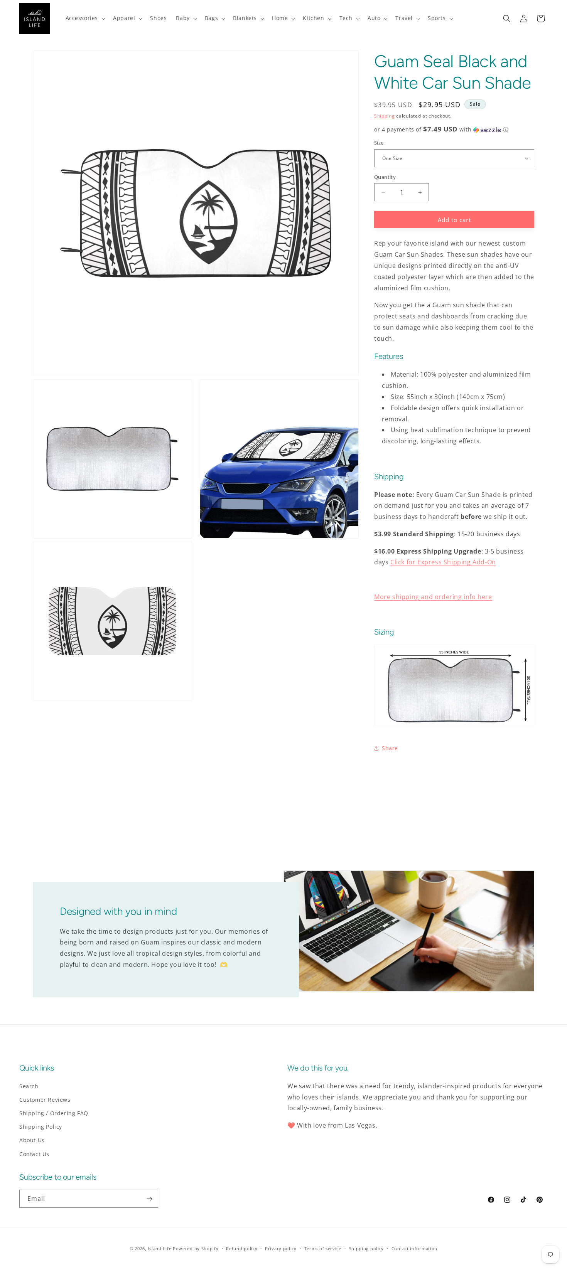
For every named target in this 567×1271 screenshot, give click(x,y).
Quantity (385, 176)
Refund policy (241, 1248)
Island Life (160, 1248)
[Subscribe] (149, 1199)
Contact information (414, 1248)
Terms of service (322, 1248)
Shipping (384, 116)
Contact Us (34, 1154)
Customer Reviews (45, 1099)
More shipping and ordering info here (433, 597)
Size (379, 142)
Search (29, 1086)
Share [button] (390, 748)
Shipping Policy (40, 1126)
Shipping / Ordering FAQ (53, 1113)
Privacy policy (281, 1248)
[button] (85, 18)
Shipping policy (366, 1248)
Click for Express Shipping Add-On (443, 562)
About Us (32, 1140)
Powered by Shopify (196, 1248)
